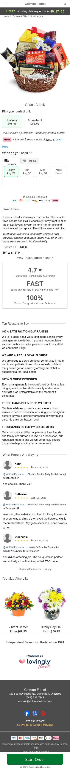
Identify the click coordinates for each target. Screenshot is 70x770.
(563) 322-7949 (35, 697)
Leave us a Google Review (35, 725)
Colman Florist (35, 3)
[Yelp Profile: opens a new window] (43, 713)
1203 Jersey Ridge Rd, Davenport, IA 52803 (35, 693)
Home (6, 16)
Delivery (11, 163)
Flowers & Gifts (20, 16)
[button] (62, 761)
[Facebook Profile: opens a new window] (26, 713)
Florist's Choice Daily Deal (42, 474)
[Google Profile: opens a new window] (35, 713)
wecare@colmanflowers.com (35, 701)
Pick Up (32, 161)
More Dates (58, 171)
